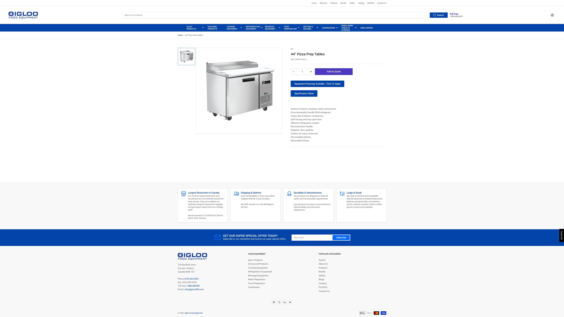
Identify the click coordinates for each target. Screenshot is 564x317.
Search (440, 15)
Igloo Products (191, 28)
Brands (343, 3)
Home (314, 3)
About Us (323, 3)
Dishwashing (328, 28)
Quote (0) (561, 235)
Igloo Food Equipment (194, 313)
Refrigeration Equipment (253, 28)
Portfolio (370, 3)
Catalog (361, 3)
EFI (292, 49)
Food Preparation (290, 28)
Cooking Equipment (232, 28)
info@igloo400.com (194, 289)
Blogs (321, 279)
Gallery (352, 3)
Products (334, 3)
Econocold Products (258, 264)
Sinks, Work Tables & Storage (347, 28)
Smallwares (366, 28)
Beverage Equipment (270, 28)
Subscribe (341, 237)
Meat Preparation (256, 279)
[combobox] (285, 15)
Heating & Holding (308, 28)
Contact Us (381, 3)
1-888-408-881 (193, 286)
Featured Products (212, 28)
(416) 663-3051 (191, 279)
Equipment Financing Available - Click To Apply (317, 83)
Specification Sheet (304, 93)
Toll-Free (454, 14)
